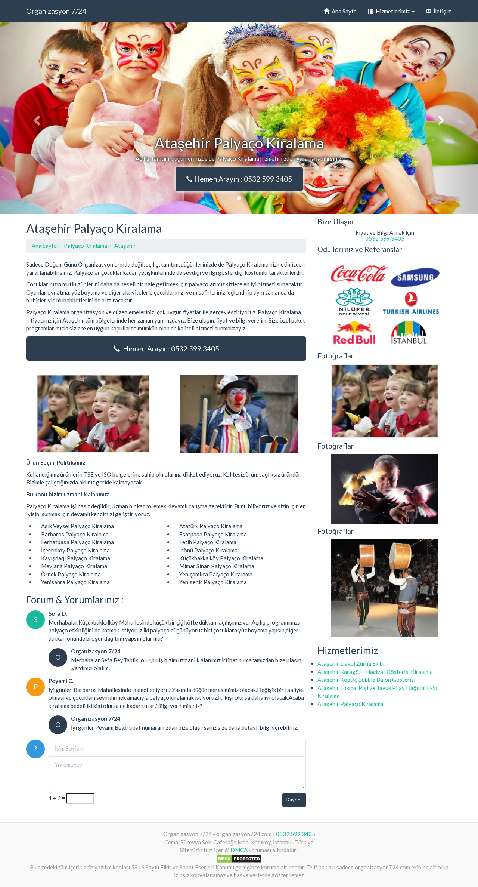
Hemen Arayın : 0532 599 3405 (242, 179)
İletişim (441, 11)
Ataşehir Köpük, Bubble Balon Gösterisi (366, 679)
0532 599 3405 (384, 238)
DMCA (239, 850)
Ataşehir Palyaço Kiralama (350, 703)
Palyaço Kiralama (85, 245)
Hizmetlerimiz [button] (392, 11)
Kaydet (294, 800)
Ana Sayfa (343, 11)
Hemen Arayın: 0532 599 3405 (169, 348)
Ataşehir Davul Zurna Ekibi (350, 663)
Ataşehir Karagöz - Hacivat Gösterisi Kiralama (375, 671)
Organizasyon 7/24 (56, 11)
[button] (36, 118)
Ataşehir (125, 245)
